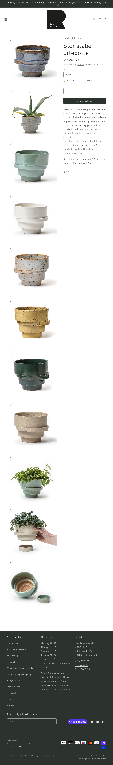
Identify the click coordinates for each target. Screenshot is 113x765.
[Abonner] (53, 721)
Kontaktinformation (99, 759)
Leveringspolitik (84, 759)
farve (65, 69)
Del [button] (67, 171)
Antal (65, 86)
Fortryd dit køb (13, 687)
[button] (6, 19)
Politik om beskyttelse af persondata (80, 756)
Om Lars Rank (13, 643)
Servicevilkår (101, 756)
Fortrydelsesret (13, 681)
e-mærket (11, 693)
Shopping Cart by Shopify (40, 756)
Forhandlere (12, 662)
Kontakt (10, 705)
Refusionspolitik (58, 756)
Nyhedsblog (12, 656)
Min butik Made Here (16, 650)
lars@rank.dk (81, 665)
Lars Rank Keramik (24, 756)
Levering (80, 64)
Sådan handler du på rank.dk (20, 668)
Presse (10, 699)
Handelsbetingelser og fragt (19, 674)
